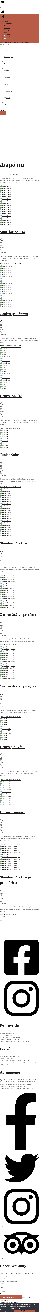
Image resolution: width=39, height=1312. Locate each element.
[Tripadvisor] (21, 1258)
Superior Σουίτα (12, 232)
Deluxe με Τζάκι (12, 747)
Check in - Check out (6, 1277)
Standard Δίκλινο (13, 543)
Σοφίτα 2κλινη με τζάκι (18, 615)
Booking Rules (4, 1302)
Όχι (22, 1311)
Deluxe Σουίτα (11, 396)
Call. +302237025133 (6, 42)
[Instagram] (21, 1018)
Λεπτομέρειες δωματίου (11, 264)
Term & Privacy (13, 1302)
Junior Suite (9, 455)
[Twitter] (21, 1185)
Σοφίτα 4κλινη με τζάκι (18, 686)
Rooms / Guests (4, 1279)
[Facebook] (21, 977)
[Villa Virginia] (4, 44)
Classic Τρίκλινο (12, 812)
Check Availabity (11, 1297)
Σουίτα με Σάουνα (14, 314)
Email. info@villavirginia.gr (21, 42)
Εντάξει (17, 1311)
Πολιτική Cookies (29, 1311)
